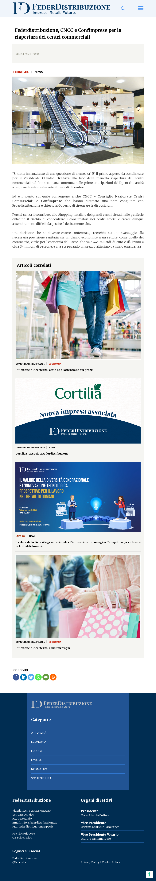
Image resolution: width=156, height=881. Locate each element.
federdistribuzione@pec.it (36, 826)
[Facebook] (16, 677)
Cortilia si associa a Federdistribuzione (41, 453)
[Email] (45, 677)
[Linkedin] (23, 677)
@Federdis (19, 862)
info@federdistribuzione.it (39, 822)
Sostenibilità (41, 778)
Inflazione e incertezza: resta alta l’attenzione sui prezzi (54, 370)
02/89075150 (26, 814)
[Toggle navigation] (141, 8)
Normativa (39, 769)
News (39, 72)
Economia (21, 72)
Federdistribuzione (24, 858)
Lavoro (20, 536)
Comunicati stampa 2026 (30, 364)
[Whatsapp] (38, 677)
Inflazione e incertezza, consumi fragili (42, 648)
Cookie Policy (111, 862)
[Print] (53, 677)
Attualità (38, 732)
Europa (36, 750)
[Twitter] (31, 677)
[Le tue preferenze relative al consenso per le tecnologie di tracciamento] (149, 874)
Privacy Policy (90, 862)
